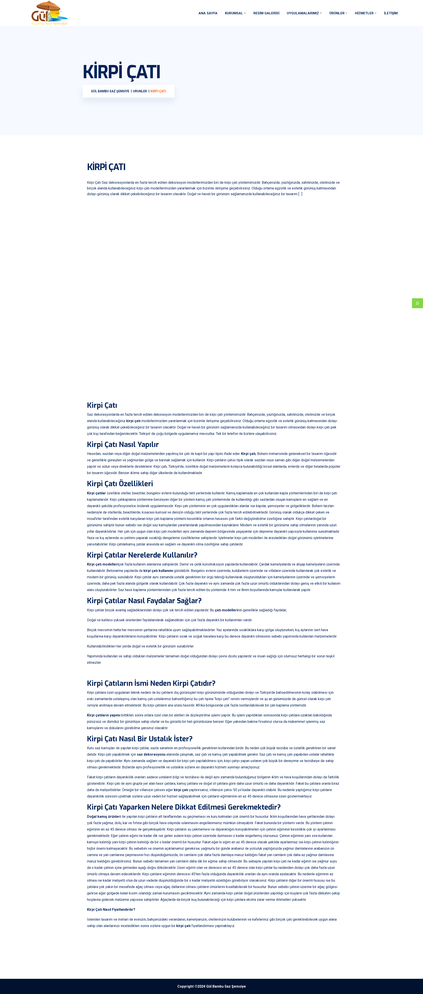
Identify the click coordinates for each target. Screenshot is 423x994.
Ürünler (337, 13)
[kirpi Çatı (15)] (182, 371)
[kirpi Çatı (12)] (245, 323)
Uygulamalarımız (303, 13)
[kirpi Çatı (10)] (118, 323)
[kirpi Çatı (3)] (245, 227)
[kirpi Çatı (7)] (245, 275)
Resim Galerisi (266, 13)
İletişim (391, 13)
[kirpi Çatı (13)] (309, 323)
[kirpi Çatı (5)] (118, 275)
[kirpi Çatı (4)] (309, 227)
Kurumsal (234, 13)
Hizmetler (364, 13)
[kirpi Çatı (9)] (309, 275)
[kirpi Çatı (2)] (182, 227)
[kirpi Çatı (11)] (182, 323)
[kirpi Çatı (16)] (245, 371)
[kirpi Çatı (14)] (118, 371)
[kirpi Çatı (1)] (118, 227)
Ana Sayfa (208, 13)
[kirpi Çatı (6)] (182, 275)
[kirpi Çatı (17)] (309, 371)
